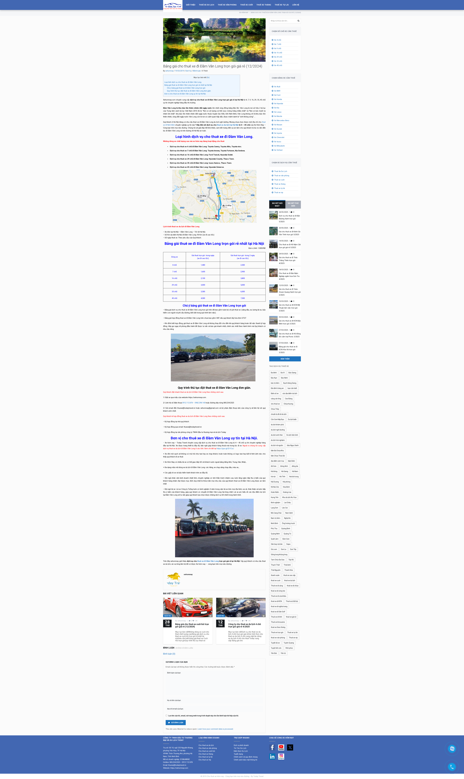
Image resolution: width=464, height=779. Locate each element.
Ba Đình (274, 373)
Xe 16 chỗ (278, 53)
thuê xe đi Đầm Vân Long (208, 561)
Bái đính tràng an (277, 388)
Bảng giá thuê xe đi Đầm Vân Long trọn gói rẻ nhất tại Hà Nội (188, 85)
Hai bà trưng (294, 477)
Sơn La (283, 549)
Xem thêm (285, 359)
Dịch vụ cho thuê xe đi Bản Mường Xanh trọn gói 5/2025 (289, 219)
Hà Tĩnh (282, 477)
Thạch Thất (275, 565)
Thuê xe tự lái (282, 5)
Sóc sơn (274, 549)
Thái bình (287, 565)
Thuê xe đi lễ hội (292, 601)
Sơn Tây (293, 549)
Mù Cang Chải (276, 513)
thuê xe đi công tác (278, 591)
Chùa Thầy (275, 409)
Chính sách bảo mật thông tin (245, 760)
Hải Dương (275, 482)
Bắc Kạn (274, 378)
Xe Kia (276, 108)
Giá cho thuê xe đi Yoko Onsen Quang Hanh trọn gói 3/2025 (290, 292)
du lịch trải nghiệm (278, 440)
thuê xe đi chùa (292, 586)
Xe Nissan (278, 125)
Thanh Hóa (288, 570)
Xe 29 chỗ (278, 57)
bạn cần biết (292, 388)
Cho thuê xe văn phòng (208, 748)
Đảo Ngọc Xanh (293, 445)
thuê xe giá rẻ (291, 617)
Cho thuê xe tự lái (205, 757)
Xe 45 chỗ (278, 65)
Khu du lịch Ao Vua (289, 497)
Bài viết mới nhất (277, 204)
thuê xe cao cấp (289, 575)
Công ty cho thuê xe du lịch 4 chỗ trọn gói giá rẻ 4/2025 (244, 625)
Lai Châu (287, 503)
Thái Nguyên (275, 570)
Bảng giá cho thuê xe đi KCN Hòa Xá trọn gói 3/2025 (288, 350)
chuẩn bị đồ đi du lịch (278, 414)
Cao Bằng (288, 399)
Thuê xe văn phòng (227, 5)
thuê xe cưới (275, 580)
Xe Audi (277, 87)
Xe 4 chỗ (277, 40)
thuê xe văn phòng (278, 638)
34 (196, 621)
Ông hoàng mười (288, 523)
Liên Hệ (295, 5)
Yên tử (283, 653)
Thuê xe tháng (263, 5)
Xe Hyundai (278, 103)
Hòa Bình (286, 487)
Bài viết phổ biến (293, 204)
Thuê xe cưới (246, 5)
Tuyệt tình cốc (276, 648)
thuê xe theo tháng (278, 627)
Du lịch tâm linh (292, 435)
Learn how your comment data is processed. (215, 729)
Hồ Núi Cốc (275, 487)
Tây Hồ (291, 560)
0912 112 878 (187, 762)
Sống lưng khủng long (279, 554)
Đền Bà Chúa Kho (277, 451)
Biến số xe (275, 393)
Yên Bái (274, 653)
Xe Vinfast (278, 150)
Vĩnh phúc (289, 648)
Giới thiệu (190, 5)
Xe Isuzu (277, 142)
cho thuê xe (275, 404)
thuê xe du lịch (289, 580)
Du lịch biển (292, 419)
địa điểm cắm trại (277, 461)
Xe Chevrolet (279, 137)
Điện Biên (291, 461)
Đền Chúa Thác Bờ (278, 456)
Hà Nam (295, 471)
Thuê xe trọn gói (277, 632)
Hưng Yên (274, 497)
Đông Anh (284, 466)
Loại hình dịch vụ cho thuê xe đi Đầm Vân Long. (183, 82)
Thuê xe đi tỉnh (276, 617)
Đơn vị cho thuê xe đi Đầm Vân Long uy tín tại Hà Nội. (185, 94)
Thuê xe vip (278, 192)
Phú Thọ (274, 528)
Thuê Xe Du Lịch (206, 5)
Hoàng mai (287, 492)
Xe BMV (277, 91)
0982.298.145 (200, 403)
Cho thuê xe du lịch (206, 745)
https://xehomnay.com (179, 768)
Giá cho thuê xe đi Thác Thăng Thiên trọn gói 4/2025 (288, 260)
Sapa (288, 544)
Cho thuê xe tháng (206, 754)
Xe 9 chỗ (277, 48)
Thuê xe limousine (278, 622)
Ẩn (208, 77)
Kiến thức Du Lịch (241, 751)
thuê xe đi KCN (276, 601)
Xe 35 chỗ (278, 61)
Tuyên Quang (289, 643)
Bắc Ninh (284, 378)
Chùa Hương (288, 404)
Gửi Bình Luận (177, 723)
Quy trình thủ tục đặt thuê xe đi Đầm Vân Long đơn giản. (189, 91)
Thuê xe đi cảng (277, 586)
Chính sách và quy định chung (245, 757)
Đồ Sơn (273, 466)
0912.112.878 (187, 403)
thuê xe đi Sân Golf (278, 612)
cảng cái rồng (276, 399)
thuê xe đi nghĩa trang (279, 606)
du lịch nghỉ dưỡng (278, 430)
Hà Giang (284, 471)
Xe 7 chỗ (277, 44)
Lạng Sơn (274, 508)
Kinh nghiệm (275, 503)
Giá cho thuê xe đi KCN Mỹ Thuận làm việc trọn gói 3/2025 (289, 308)
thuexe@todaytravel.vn (177, 765)
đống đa (295, 466)
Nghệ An (287, 518)
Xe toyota (278, 133)
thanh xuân (275, 575)
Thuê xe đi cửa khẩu (278, 596)
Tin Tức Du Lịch (240, 748)
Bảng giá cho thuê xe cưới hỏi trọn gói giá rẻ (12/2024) (192, 625)
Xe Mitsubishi (279, 146)
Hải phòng (286, 482)
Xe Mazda (278, 116)
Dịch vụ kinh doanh (241, 745)
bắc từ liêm (275, 383)
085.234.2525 (175, 762)
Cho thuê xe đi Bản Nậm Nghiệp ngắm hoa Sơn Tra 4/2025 (289, 276)
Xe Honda (278, 99)
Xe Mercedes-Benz (281, 120)
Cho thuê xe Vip (205, 760)
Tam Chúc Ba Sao (277, 560)
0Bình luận (197, 71)
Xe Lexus (277, 112)
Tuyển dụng (238, 754)
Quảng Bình (285, 528)
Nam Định (289, 513)
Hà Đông (274, 471)
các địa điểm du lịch (290, 393)
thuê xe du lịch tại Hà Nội (227, 125)
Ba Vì (283, 373)
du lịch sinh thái (277, 435)
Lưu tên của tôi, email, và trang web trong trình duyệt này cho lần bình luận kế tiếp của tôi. (203, 716)
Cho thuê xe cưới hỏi (207, 751)
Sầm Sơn (285, 539)
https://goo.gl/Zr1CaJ (225, 448)
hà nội (273, 477)
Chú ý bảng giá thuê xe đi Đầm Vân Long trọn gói (186, 88)
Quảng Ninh (275, 534)
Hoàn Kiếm (275, 492)
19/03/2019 (179, 71)
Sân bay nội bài (276, 544)
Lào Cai (285, 508)
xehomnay (169, 71)
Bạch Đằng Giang (289, 383)
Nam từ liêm (275, 518)
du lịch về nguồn (277, 445)
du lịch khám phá (277, 425)
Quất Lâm (274, 539)
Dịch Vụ (188, 71)
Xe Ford (277, 95)
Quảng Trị (287, 534)
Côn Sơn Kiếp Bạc (277, 419)
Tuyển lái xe (275, 643)
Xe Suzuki (278, 129)
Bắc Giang (292, 373)
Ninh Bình (274, 523)
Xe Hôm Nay (243, 12)
